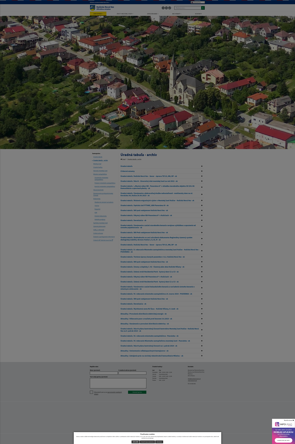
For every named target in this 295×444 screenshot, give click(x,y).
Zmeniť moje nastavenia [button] (147, 442)
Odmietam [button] (159, 442)
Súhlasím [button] (135, 442)
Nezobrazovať (288, 420)
